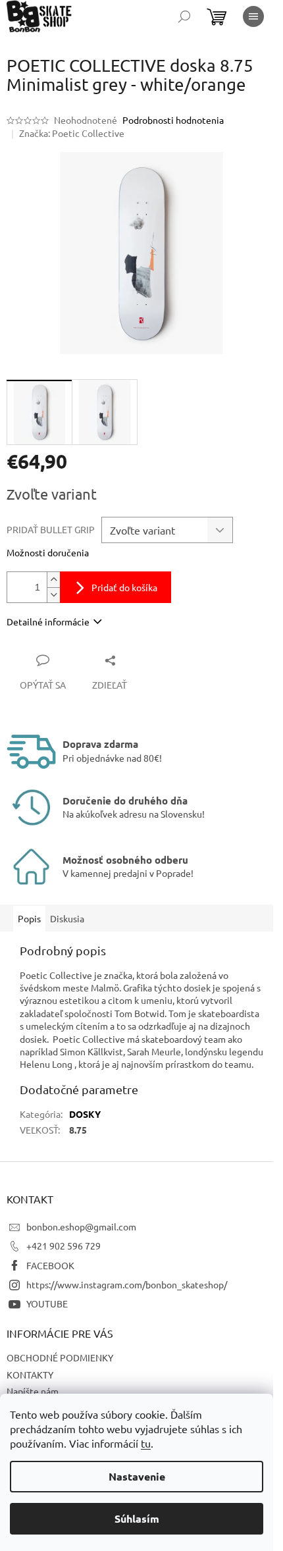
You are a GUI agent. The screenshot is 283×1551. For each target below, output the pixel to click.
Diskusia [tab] (67, 918)
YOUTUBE (47, 1303)
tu (146, 1443)
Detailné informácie (48, 621)
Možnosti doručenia (48, 552)
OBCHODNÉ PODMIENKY (60, 1357)
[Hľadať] (184, 16)
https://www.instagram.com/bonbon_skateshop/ (126, 1284)
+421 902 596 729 (63, 1245)
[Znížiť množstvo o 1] (53, 594)
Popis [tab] (29, 918)
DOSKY (85, 1114)
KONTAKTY (30, 1374)
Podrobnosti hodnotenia (173, 120)
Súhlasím (137, 1518)
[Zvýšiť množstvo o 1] (53, 579)
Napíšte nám (33, 1391)
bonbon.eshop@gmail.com (81, 1226)
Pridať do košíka (124, 587)
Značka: (71, 133)
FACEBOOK (50, 1265)
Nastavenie (137, 1476)
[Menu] (253, 16)
